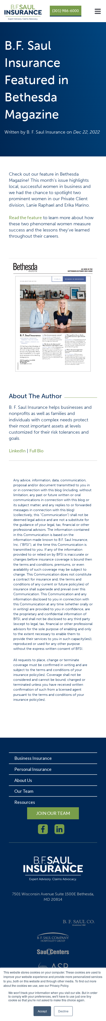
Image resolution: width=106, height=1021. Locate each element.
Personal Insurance (33, 769)
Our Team (23, 791)
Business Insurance (33, 758)
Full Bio (36, 450)
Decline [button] (63, 1011)
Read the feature (25, 217)
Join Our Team (53, 813)
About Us (23, 780)
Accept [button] (42, 1011)
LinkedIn (17, 450)
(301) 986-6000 (65, 10)
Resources (24, 802)
